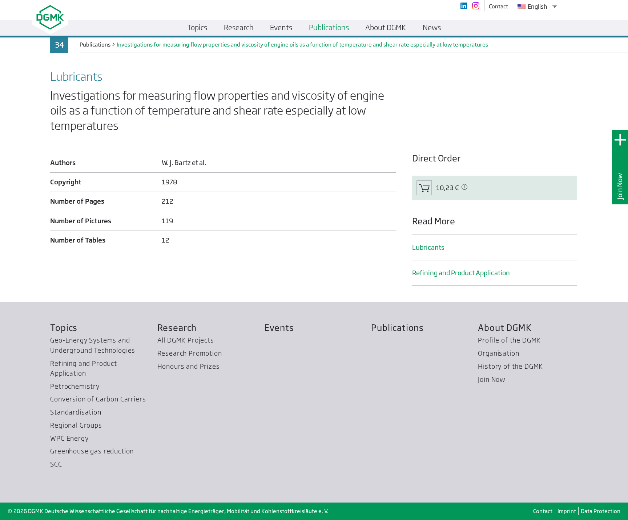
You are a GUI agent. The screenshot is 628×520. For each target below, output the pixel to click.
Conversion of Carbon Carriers (98, 399)
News (432, 27)
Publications (397, 328)
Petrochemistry (75, 386)
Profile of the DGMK (509, 340)
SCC (56, 464)
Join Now (620, 186)
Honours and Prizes (188, 366)
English (537, 6)
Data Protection (600, 511)
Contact (542, 511)
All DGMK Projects (185, 340)
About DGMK (504, 328)
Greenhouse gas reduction (92, 451)
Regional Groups (76, 425)
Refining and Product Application (461, 273)
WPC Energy (69, 438)
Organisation (498, 353)
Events (279, 328)
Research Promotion (189, 353)
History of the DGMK (510, 366)
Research (177, 328)
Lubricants (428, 247)
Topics (63, 328)
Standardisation (75, 412)
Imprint (566, 511)
